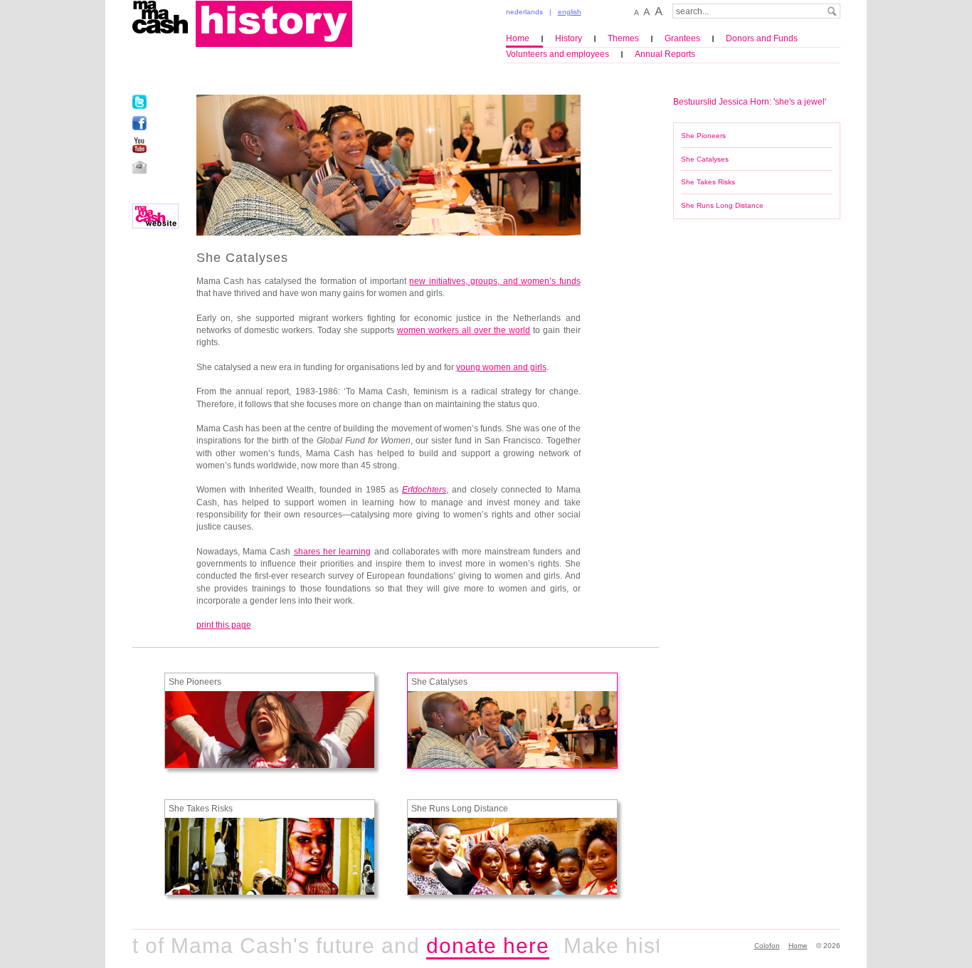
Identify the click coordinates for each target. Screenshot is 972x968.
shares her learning (332, 551)
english (569, 12)
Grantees (682, 38)
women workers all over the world (463, 330)
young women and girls (501, 367)
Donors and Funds (762, 38)
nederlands (524, 12)
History (568, 38)
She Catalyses (705, 159)
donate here (472, 945)
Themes (623, 38)
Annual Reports (665, 54)
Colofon (767, 945)
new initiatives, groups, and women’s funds (494, 281)
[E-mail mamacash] (139, 166)
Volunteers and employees (557, 54)
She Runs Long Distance (722, 205)
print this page (223, 625)
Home (517, 38)
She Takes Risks (708, 182)
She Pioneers (703, 136)
